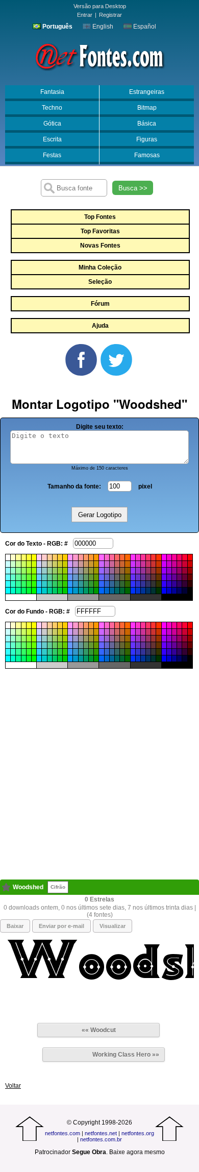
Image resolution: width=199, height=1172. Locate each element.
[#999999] (81, 571)
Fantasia (52, 91)
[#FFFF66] (23, 557)
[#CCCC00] (65, 564)
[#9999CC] (75, 571)
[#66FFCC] (13, 577)
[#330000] (190, 584)
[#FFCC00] (65, 557)
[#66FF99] (18, 577)
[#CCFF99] (18, 564)
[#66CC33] (60, 577)
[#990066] (179, 571)
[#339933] (91, 584)
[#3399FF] (70, 584)
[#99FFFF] (8, 571)
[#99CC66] (55, 571)
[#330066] (179, 584)
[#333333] (153, 584)
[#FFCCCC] (44, 557)
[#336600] (127, 584)
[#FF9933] (91, 557)
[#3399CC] (75, 584)
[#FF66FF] (101, 557)
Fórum (100, 303)
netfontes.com (62, 1133)
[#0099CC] (75, 591)
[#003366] (148, 591)
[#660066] (179, 577)
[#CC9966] (86, 564)
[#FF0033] (184, 557)
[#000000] (190, 591)
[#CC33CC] (138, 564)
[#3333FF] (133, 584)
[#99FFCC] (13, 571)
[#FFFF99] (18, 557)
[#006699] (112, 591)
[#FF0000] (190, 557)
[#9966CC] (107, 571)
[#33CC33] (60, 584)
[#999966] (86, 571)
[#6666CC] (107, 577)
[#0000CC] (169, 591)
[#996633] (122, 571)
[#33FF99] (18, 584)
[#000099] (174, 591)
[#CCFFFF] (8, 564)
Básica (146, 123)
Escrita (52, 139)
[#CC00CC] (169, 564)
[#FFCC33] (60, 557)
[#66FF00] (34, 577)
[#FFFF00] (34, 557)
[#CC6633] (122, 564)
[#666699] (112, 577)
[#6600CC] (169, 577)
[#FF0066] (179, 557)
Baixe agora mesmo (137, 1152)
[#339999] (81, 584)
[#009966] (86, 591)
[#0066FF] (101, 591)
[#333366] (148, 584)
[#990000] (190, 571)
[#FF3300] (158, 557)
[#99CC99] (49, 571)
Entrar (84, 15)
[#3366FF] (101, 584)
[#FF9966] (86, 557)
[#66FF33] (29, 577)
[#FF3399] (143, 557)
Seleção (100, 281)
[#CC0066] (179, 564)
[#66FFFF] (8, 577)
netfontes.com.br (101, 1139)
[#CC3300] (158, 564)
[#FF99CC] (75, 557)
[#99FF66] (23, 571)
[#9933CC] (138, 571)
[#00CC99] (49, 591)
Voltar (13, 1085)
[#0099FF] (70, 591)
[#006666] (117, 591)
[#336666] (117, 584)
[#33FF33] (29, 584)
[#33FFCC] (13, 584)
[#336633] (122, 584)
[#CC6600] (127, 564)
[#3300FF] (164, 584)
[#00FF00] (34, 591)
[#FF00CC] (169, 557)
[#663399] (143, 577)
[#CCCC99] (49, 564)
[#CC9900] (96, 564)
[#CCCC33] (60, 564)
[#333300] (158, 584)
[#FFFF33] (29, 557)
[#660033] (184, 577)
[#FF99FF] (70, 557)
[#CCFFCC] (13, 564)
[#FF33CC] (138, 557)
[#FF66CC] (107, 557)
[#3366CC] (107, 584)
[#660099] (174, 577)
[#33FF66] (23, 584)
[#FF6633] (122, 557)
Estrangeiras (146, 91)
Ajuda (100, 325)
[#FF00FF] (164, 557)
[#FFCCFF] (39, 557)
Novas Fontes (100, 245)
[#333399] (143, 584)
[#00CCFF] (39, 591)
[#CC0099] (174, 564)
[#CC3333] (153, 564)
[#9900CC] (169, 571)
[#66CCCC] (44, 577)
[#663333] (153, 577)
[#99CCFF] (39, 571)
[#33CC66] (55, 584)
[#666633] (122, 577)
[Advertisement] (99, 768)
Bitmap (147, 107)
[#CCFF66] (23, 564)
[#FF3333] (153, 557)
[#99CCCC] (44, 571)
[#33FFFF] (8, 584)
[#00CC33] (60, 591)
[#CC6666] (117, 564)
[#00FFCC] (13, 591)
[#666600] (127, 577)
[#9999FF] (70, 571)
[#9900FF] (164, 571)
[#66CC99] (49, 577)
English (102, 26)
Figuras (146, 139)
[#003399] (143, 591)
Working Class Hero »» (125, 1054)
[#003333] (153, 591)
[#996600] (127, 571)
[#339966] (86, 584)
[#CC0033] (184, 564)
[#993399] (143, 571)
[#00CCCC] (44, 591)
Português (56, 26)
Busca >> (132, 188)
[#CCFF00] (34, 564)
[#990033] (184, 571)
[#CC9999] (81, 564)
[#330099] (174, 584)
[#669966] (86, 577)
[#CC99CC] (75, 564)
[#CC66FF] (101, 564)
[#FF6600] (127, 557)
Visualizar (113, 926)
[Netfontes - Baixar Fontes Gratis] (99, 55)
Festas (52, 155)
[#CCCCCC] (44, 564)
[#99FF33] (29, 571)
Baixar (15, 926)
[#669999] (81, 577)
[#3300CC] (169, 584)
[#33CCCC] (44, 584)
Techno (52, 107)
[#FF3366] (148, 557)
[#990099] (174, 571)
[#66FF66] (23, 577)
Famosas (147, 155)
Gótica (52, 123)
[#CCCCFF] (39, 564)
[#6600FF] (164, 577)
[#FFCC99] (49, 557)
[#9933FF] (133, 571)
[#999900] (96, 571)
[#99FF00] (34, 571)
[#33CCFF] (39, 584)
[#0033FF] (133, 591)
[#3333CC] (138, 584)
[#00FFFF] (8, 591)
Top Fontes (100, 217)
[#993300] (158, 571)
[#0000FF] (164, 591)
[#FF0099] (174, 557)
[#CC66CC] (107, 564)
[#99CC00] (65, 571)
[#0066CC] (107, 591)
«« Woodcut (99, 1030)
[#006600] (127, 591)
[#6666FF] (101, 577)
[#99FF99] (18, 571)
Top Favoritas (100, 231)
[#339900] (96, 584)
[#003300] (158, 591)
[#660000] (190, 577)
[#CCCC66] (55, 564)
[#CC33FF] (133, 564)
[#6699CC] (75, 577)
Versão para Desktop (99, 6)
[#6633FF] (133, 577)
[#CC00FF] (164, 564)
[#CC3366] (148, 564)
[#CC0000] (190, 564)
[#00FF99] (18, 591)
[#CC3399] (143, 564)
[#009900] (96, 591)
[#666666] (117, 577)
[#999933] (91, 571)
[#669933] (91, 577)
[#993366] (148, 571)
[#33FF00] (34, 584)
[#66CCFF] (39, 577)
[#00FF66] (23, 591)
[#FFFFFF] (8, 557)
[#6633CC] (138, 577)
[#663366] (148, 577)
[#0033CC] (138, 591)
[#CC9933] (91, 564)
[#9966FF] (101, 571)
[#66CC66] (55, 577)
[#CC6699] (112, 564)
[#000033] (184, 591)
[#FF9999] (81, 557)
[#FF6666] (117, 557)
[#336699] (112, 584)
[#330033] (184, 584)
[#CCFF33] (29, 564)
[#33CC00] (65, 584)
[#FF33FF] (133, 557)
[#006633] (122, 591)
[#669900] (96, 577)
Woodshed (28, 887)
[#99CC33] (60, 571)
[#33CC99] (49, 584)
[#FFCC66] (55, 557)
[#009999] (81, 591)
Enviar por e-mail (61, 926)
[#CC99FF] (70, 564)
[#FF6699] (112, 557)
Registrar (110, 15)
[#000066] (179, 591)
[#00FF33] (29, 591)
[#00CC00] (65, 591)
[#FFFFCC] (13, 557)
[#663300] (158, 577)
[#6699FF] (70, 577)
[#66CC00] (65, 577)
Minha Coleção (100, 267)
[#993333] (153, 571)
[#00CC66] (55, 591)
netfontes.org (137, 1133)
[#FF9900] (96, 557)
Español (144, 26)
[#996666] (117, 571)
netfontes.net (101, 1133)
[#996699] (112, 571)
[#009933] (91, 591)
